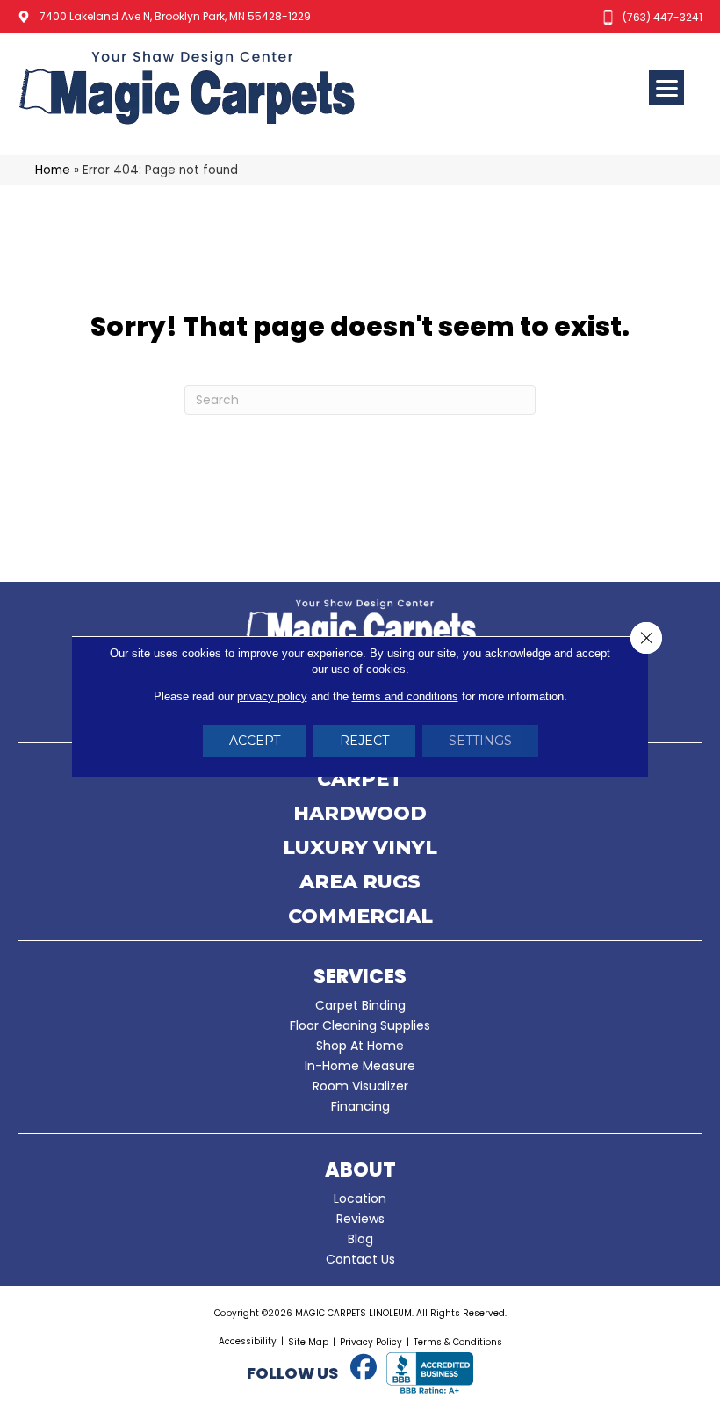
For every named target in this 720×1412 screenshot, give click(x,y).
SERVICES (360, 976)
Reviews (360, 1218)
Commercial (360, 917)
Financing (360, 1106)
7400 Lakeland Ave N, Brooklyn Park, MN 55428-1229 (175, 16)
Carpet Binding (360, 1005)
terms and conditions (405, 696)
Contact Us (360, 1259)
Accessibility (248, 1341)
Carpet (360, 780)
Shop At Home (360, 1045)
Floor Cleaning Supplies (360, 1025)
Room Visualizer (360, 1086)
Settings (480, 741)
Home (52, 170)
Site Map (308, 1342)
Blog (360, 1239)
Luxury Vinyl (360, 848)
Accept (254, 741)
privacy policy (272, 696)
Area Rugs (360, 883)
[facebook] (363, 1368)
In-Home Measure (360, 1066)
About (360, 1170)
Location (360, 1198)
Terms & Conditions (458, 1342)
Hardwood (360, 814)
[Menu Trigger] (666, 87)
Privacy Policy (371, 1342)
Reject (364, 741)
